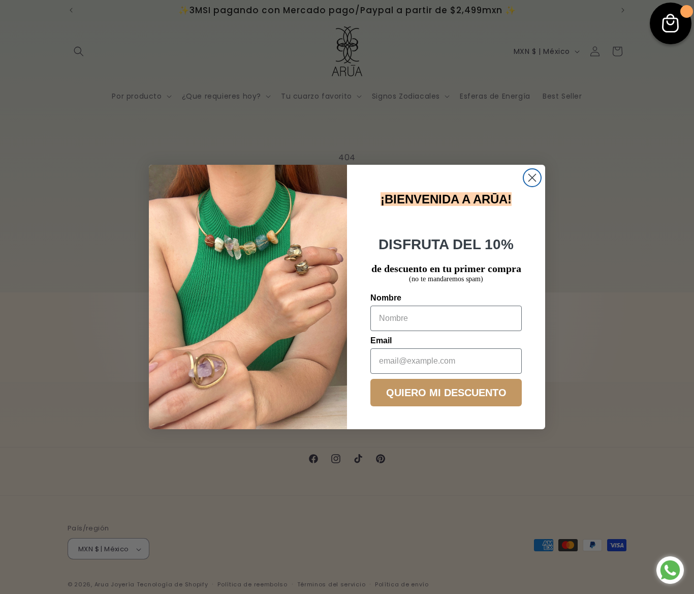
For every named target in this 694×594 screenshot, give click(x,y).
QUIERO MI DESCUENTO (446, 392)
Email (381, 340)
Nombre (385, 297)
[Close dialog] (532, 178)
